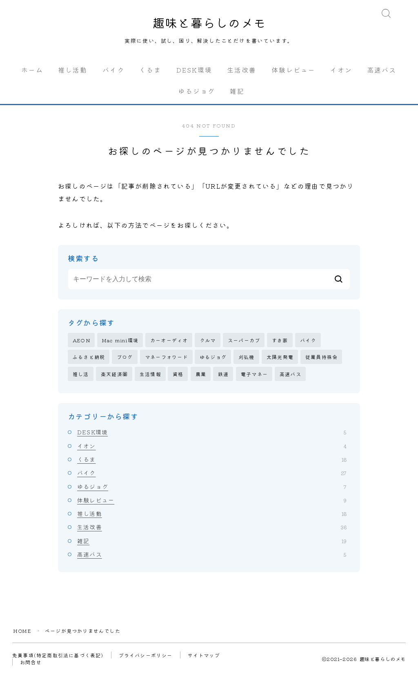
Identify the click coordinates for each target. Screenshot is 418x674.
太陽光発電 (280, 356)
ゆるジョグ (197, 91)
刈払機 (246, 356)
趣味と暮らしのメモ (209, 22)
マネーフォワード (166, 356)
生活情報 (150, 373)
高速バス (381, 70)
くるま (150, 70)
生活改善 (241, 70)
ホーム (32, 70)
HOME (22, 630)
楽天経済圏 (114, 373)
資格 (178, 373)
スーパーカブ (244, 340)
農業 (201, 373)
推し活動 (72, 70)
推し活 (81, 373)
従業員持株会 (321, 356)
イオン (341, 70)
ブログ (125, 356)
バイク (113, 70)
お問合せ (31, 662)
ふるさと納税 (89, 356)
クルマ (208, 340)
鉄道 (223, 373)
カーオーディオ (169, 340)
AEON (81, 340)
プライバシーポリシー (146, 655)
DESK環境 (194, 70)
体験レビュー (293, 70)
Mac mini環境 (120, 340)
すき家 (280, 340)
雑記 (237, 91)
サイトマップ (204, 655)
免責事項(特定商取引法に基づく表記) (58, 655)
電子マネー (254, 373)
